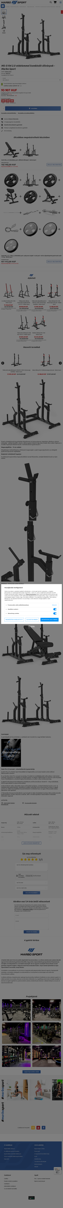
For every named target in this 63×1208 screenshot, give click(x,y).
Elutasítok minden (32, 619)
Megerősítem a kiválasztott (14, 619)
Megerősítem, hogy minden (49, 619)
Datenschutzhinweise (31, 594)
